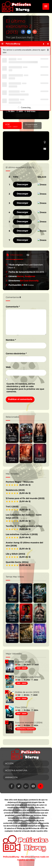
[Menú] (2, 43)
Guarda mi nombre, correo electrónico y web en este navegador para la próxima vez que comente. (25, 387)
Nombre (11, 340)
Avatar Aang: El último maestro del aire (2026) (24, 544)
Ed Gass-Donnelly (29, 280)
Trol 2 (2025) (12, 506)
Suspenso (30, 276)
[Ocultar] (48, 43)
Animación (11, 777)
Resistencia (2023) (15, 490)
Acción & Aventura (16, 770)
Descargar (22, 184)
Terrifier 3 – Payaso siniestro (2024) (24, 526)
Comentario (13, 306)
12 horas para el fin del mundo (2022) (25, 498)
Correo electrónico (16, 353)
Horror (20, 276)
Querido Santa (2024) (17, 562)
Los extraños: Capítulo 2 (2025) (22, 534)
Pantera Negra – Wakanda (20, 482)
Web (8, 367)
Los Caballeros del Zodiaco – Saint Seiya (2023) (23, 516)
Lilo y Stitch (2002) (15, 554)
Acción (9, 763)
